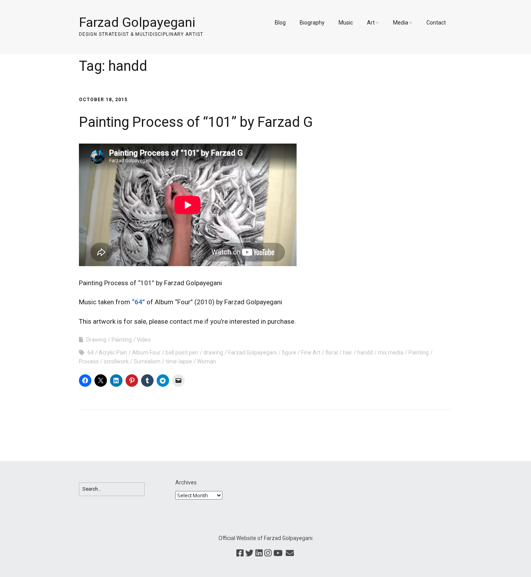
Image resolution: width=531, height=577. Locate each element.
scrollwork (116, 361)
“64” (138, 302)
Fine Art (310, 352)
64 (90, 352)
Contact (436, 22)
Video (144, 340)
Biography (312, 22)
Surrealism (147, 361)
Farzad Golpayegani (137, 22)
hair (347, 352)
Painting (122, 340)
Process (89, 361)
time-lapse (179, 361)
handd (365, 352)
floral (331, 352)
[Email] (290, 553)
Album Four (146, 352)
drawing (213, 352)
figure (289, 352)
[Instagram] (267, 553)
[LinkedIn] (258, 553)
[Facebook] (239, 553)
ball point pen (182, 352)
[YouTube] (278, 553)
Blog (280, 22)
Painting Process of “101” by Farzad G (196, 122)
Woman (206, 361)
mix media (390, 352)
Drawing (96, 340)
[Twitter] (249, 553)
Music (346, 22)
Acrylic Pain (113, 352)
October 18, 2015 (103, 99)
